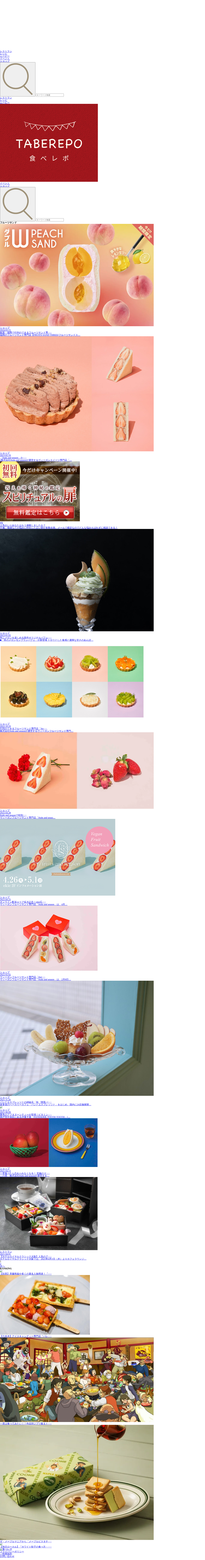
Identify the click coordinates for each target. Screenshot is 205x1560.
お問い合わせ (7, 1556)
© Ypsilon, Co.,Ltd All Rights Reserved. (19, 1558)
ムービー (5, 56)
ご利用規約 (6, 1554)
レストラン (6, 51)
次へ (2, 1266)
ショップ (5, 61)
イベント (5, 58)
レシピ (3, 53)
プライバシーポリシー (12, 1551)
